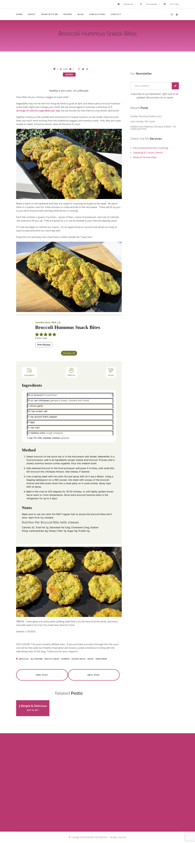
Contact (116, 14)
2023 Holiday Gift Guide (142, 121)
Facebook (128, 4)
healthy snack (51, 659)
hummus (65, 659)
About (32, 14)
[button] (176, 14)
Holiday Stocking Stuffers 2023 (146, 116)
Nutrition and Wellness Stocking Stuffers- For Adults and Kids (153, 127)
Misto (100, 476)
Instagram (151, 4)
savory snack (79, 659)
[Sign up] (175, 85)
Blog (81, 14)
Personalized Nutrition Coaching (150, 147)
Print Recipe (43, 344)
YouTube (174, 4)
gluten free (36, 659)
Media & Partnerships (144, 157)
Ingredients (29, 375)
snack (90, 659)
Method (71, 375)
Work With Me (49, 14)
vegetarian (101, 659)
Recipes (68, 14)
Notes (111, 375)
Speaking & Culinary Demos (148, 152)
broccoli (24, 659)
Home (19, 14)
